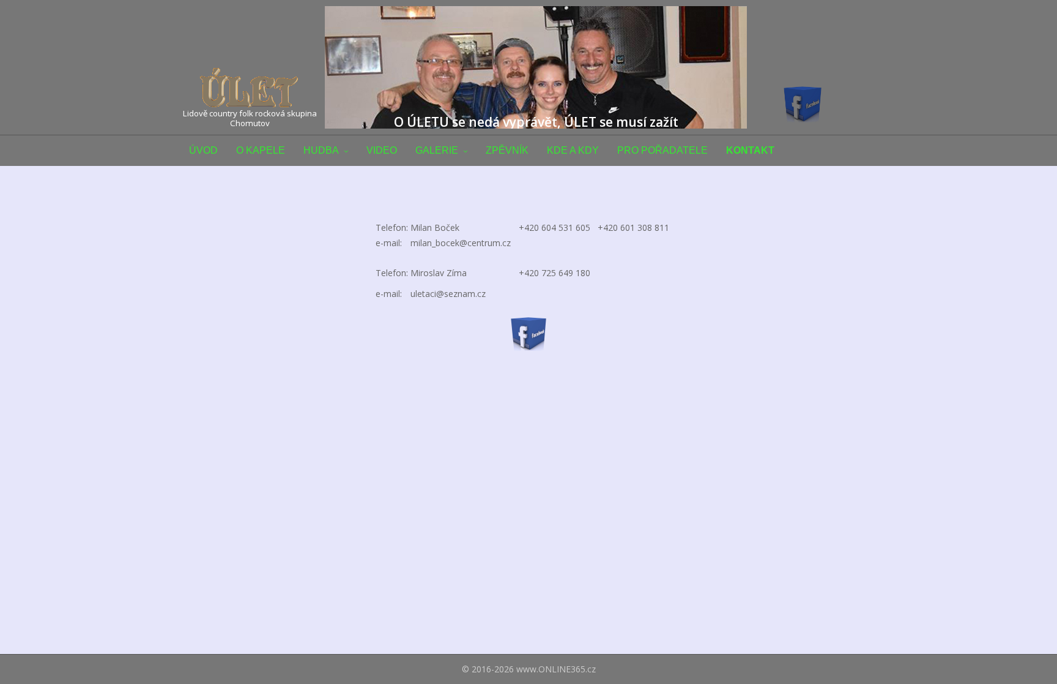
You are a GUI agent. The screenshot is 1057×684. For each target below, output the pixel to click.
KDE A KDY (573, 150)
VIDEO (381, 150)
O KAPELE (260, 150)
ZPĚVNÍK (507, 150)
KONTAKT (750, 150)
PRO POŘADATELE (662, 150)
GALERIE (436, 150)
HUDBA (321, 150)
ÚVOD (203, 150)
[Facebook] (528, 333)
